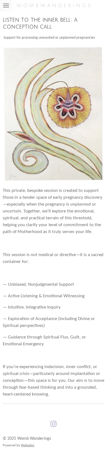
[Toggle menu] (6, 5)
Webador (28, 445)
